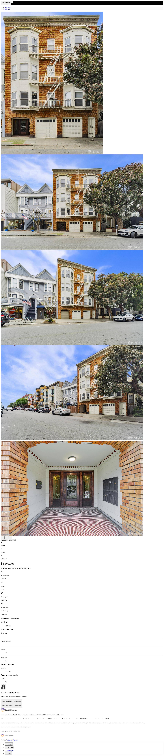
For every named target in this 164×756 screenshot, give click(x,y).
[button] (82, 83)
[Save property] (6, 537)
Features (7, 9)
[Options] (3, 537)
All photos (4, 540)
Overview (8, 7)
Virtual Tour (12, 540)
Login (3, 4)
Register (8, 4)
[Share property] (10, 537)
